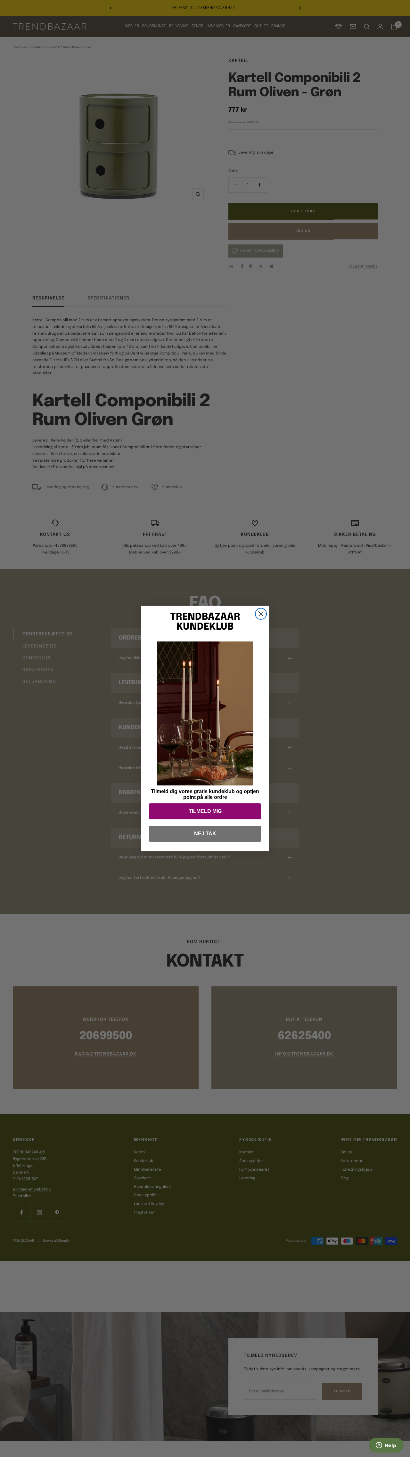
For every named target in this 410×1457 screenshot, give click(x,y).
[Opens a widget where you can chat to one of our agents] (386, 1446)
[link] (205, 713)
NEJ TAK (205, 833)
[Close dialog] (260, 613)
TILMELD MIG (205, 811)
